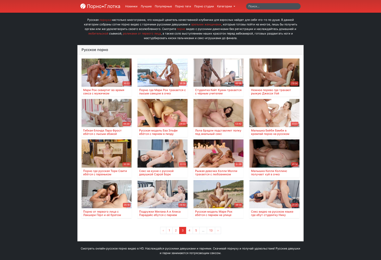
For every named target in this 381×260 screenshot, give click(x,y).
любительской (98, 33)
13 (211, 230)
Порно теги (183, 6)
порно (181, 29)
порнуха (105, 19)
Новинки (131, 6)
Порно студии (204, 6)
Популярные (163, 6)
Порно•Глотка (103, 6)
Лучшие (146, 6)
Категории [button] (225, 6)
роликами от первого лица (142, 33)
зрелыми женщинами (206, 24)
